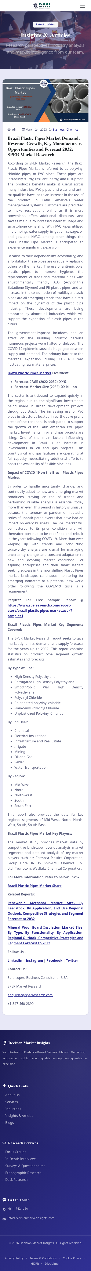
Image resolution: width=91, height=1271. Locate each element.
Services (10, 1102)
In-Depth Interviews (19, 1158)
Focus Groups (14, 1151)
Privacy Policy (14, 1258)
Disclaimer (52, 1263)
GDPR (35, 1263)
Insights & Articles (18, 1115)
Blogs (8, 1122)
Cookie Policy (72, 1258)
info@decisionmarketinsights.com (31, 1218)
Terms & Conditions (43, 1258)
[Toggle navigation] (82, 6)
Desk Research (15, 1179)
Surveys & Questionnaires (24, 1165)
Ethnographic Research (22, 1172)
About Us (11, 1095)
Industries (12, 1109)
